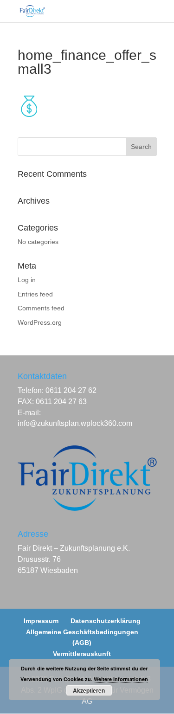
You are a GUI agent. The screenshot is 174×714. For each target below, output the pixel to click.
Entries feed (35, 294)
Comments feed (41, 308)
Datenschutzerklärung (106, 620)
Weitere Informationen (121, 678)
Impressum (41, 620)
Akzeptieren (89, 690)
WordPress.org (40, 322)
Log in (27, 279)
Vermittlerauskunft (82, 653)
